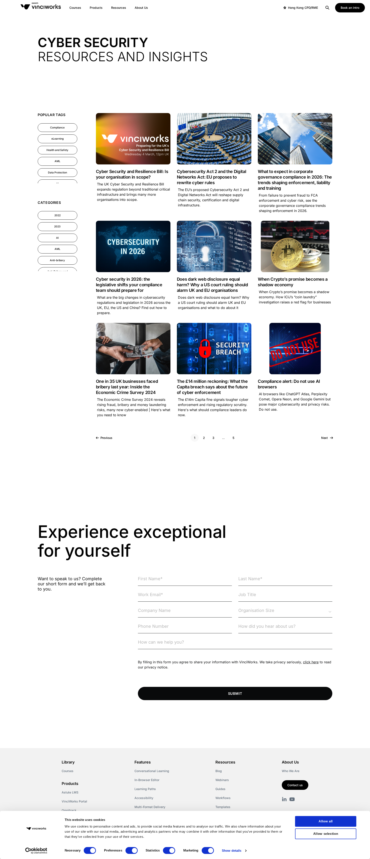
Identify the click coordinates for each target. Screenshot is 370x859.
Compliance (57, 127)
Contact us (295, 785)
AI (57, 237)
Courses (67, 771)
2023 (57, 226)
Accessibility (143, 798)
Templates (222, 807)
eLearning (57, 138)
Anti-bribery (57, 260)
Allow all (326, 821)
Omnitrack (69, 810)
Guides (220, 789)
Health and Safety (57, 150)
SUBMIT (235, 693)
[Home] (42, 8)
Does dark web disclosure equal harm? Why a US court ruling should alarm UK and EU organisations (212, 285)
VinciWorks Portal (74, 801)
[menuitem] (75, 7)
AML (57, 161)
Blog (218, 771)
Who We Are (290, 771)
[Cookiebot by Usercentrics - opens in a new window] (36, 850)
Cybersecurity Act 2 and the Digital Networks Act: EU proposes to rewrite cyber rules (211, 177)
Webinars (222, 780)
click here (311, 662)
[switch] (131, 850)
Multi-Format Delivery (149, 807)
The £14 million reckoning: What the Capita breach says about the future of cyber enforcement (212, 387)
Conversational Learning (151, 771)
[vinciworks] (284, 799)
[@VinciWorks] (292, 799)
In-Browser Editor (146, 780)
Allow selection (325, 833)
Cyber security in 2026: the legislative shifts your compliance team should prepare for (129, 285)
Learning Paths (145, 789)
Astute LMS (70, 792)
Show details (231, 850)
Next (324, 438)
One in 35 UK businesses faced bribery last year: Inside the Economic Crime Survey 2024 (127, 387)
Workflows (223, 798)
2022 (57, 215)
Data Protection (57, 172)
